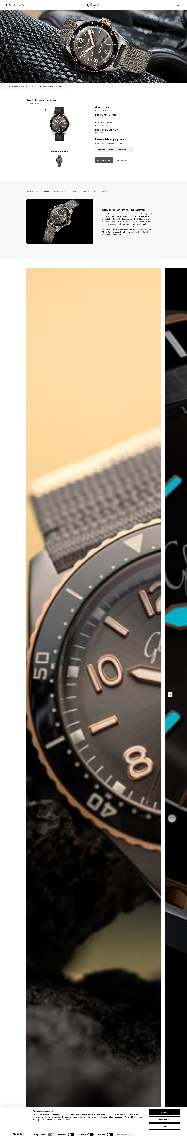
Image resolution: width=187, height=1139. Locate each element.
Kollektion (26, 86)
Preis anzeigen (122, 160)
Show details (122, 1135)
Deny (165, 1126)
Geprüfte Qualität (99, 191)
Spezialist (34, 86)
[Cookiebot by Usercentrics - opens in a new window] (18, 1134)
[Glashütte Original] (93, 5)
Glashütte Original (14, 86)
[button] (170, 694)
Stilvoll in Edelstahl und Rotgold (38, 191)
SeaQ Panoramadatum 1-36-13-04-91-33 (51, 86)
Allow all (164, 1112)
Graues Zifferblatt (60, 191)
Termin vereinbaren (104, 160)
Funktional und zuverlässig (80, 191)
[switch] (71, 1134)
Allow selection (165, 1119)
